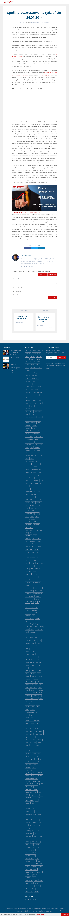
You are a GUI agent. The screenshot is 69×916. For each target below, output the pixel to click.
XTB (32, 883)
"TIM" (27, 389)
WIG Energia (33, 869)
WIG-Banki (28, 875)
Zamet (36, 883)
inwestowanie (29, 613)
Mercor (27, 665)
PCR (31, 728)
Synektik (40, 831)
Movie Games (29, 684)
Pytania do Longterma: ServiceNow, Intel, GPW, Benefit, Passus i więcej (16, 367)
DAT (33, 502)
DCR (27, 505)
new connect (39, 690)
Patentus (28, 726)
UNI (37, 850)
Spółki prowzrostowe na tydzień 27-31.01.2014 (45, 319)
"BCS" (32, 359)
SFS (36, 792)
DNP (32, 516)
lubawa (38, 643)
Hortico (37, 599)
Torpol (37, 842)
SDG (41, 784)
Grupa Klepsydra (30, 585)
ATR (31, 436)
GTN (31, 591)
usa (39, 853)
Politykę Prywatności (56, 363)
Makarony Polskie (35, 648)
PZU (36, 759)
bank (36, 439)
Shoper (32, 795)
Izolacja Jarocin (29, 618)
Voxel (31, 864)
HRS (31, 602)
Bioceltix (37, 447)
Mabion (37, 646)
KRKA (40, 635)
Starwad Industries (37, 822)
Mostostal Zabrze (30, 682)
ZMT (27, 891)
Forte (20, 56)
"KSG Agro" (35, 375)
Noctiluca (28, 695)
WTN (27, 883)
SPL (33, 808)
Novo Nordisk (29, 698)
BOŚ (34, 464)
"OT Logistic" (34, 378)
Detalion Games (34, 508)
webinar (34, 866)
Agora (32, 406)
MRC (41, 684)
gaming (39, 557)
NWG (27, 701)
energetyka (28, 535)
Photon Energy (39, 734)
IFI (39, 602)
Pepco (41, 731)
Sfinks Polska (29, 792)
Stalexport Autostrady (35, 817)
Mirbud (32, 668)
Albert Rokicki (28, 22)
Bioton (27, 453)
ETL (39, 538)
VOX (27, 864)
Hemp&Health (29, 596)
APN (33, 428)
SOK (31, 806)
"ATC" (27, 359)
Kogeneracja (33, 632)
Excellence (32, 544)
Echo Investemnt (30, 530)
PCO (27, 728)
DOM (37, 516)
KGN (32, 629)
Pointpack (37, 745)
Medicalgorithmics (30, 660)
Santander (39, 775)
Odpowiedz (52, 297)
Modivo (28, 676)
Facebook (28, 248)
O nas (21, 2)
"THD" (39, 386)
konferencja (29, 635)
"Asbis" (32, 356)
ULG (39, 847)
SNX (27, 806)
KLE (27, 632)
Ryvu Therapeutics (30, 773)
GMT (37, 566)
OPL (37, 712)
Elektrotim (39, 530)
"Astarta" (39, 356)
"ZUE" (32, 395)
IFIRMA (27, 604)
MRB (36, 684)
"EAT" (27, 367)
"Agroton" (28, 351)
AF (41, 403)
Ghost (48, 908)
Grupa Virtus (38, 588)
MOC (39, 673)
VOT (34, 861)
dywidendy (36, 524)
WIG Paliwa (39, 872)
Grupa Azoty (29, 580)
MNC (27, 673)
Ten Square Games (30, 839)
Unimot (34, 853)
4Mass (34, 400)
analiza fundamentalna (31, 420)
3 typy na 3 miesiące (36, 398)
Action (36, 403)
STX (35, 825)
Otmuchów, (29, 720)
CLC (27, 483)
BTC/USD (28, 466)
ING (36, 607)
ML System (39, 668)
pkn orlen (28, 739)
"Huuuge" (28, 370)
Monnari (28, 679)
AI (36, 406)
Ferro (33, 546)
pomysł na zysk (36, 753)
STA (27, 817)
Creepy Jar (33, 494)
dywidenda (28, 524)
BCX (37, 444)
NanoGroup (33, 687)
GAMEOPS (35, 555)
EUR (27, 541)
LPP (33, 643)
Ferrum (39, 546)
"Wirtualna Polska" (38, 392)
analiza (40, 417)
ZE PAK (37, 886)
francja (27, 552)
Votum (39, 861)
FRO (33, 552)
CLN (31, 483)
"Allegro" (40, 351)
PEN (27, 731)
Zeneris (32, 888)
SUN (40, 825)
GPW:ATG (28, 571)
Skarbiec (40, 797)
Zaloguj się (42, 274)
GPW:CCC (28, 574)
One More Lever (30, 712)
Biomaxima (28, 450)
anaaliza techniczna (31, 417)
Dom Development (30, 519)
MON (40, 676)
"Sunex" (33, 386)
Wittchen (28, 877)
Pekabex (37, 728)
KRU (27, 637)
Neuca (32, 690)
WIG (27, 869)
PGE (27, 734)
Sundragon (28, 828)
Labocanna (28, 640)
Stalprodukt (29, 819)
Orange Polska (29, 717)
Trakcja (37, 844)
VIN (37, 858)
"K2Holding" (34, 373)
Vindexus (28, 861)
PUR (37, 756)
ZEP (37, 888)
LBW (35, 640)
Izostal (37, 618)
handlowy (28, 593)
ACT (31, 403)
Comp (27, 494)
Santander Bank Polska (31, 778)
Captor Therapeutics (31, 472)
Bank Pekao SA (29, 444)
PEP (36, 731)
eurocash (32, 541)
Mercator (38, 662)
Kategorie (32, 2)
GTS (36, 591)
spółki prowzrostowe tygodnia (33, 814)
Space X (28, 808)
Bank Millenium (29, 442)
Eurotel (39, 541)
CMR (32, 486)
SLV (36, 800)
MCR (31, 657)
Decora (38, 505)
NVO (41, 698)
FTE (37, 552)
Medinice (40, 660)
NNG (40, 693)
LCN (40, 640)
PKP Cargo (33, 742)
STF (26, 825)
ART (31, 431)
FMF (27, 549)
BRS (39, 464)
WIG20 (35, 875)
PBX (34, 726)
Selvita (35, 789)
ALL (31, 411)
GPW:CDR (35, 574)
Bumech (28, 469)
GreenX (35, 577)
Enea (36, 533)
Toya (27, 844)
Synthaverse (29, 833)
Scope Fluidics (36, 781)
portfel (27, 756)
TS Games (28, 847)
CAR (40, 472)
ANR (38, 422)
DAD (40, 500)
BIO (31, 447)
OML (38, 706)
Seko (31, 786)
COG (36, 486)
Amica (32, 414)
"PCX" (34, 384)
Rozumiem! (65, 914)
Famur (39, 544)
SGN (40, 792)
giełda (32, 563)
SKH (27, 800)
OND (27, 709)
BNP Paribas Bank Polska (32, 461)
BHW (27, 447)
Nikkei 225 (34, 693)
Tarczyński (28, 836)
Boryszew (28, 464)
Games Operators (30, 557)
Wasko (27, 866)
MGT (33, 665)
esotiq (34, 538)
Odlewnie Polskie (30, 706)
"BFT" (38, 362)
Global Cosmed (29, 566)
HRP (27, 602)
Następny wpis (45, 310)
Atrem (36, 436)
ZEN (27, 888)
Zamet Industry (29, 886)
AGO (27, 406)
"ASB (27, 356)
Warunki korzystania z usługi (45, 284)
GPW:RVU (28, 577)
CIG (42, 480)
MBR (38, 654)
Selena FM (28, 789)
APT (27, 431)
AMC (27, 414)
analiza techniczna (30, 422)
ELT (26, 533)
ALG (27, 411)
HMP (27, 599)
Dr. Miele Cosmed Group (32, 522)
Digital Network (30, 513)
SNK (33, 803)
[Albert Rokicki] (15, 257)
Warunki (54, 373)
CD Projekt (37, 475)
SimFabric (28, 797)
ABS (27, 403)
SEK (27, 786)
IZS (26, 621)
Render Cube (29, 770)
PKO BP (40, 739)
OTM (37, 717)
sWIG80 (28, 831)
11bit (27, 398)
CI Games (36, 480)
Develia (27, 511)
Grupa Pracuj (29, 588)
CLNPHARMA (38, 483)
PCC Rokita (40, 726)
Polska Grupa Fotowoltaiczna (33, 751)
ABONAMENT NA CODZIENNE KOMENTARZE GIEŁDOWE (29, 212)
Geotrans (36, 560)
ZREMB (36, 891)
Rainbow (28, 767)
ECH (31, 527)
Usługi (26, 2)
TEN (41, 836)
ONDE (32, 709)
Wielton (40, 866)
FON (31, 549)
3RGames (28, 400)
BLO (39, 453)
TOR (33, 842)
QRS (38, 762)
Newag (27, 693)
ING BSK (28, 610)
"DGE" (37, 364)
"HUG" (39, 367)
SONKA (36, 806)
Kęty (41, 626)
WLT (34, 877)
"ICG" (34, 370)
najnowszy (46, 75)
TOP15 (27, 842)
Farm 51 (28, 546)
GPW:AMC (37, 568)
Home (17, 2)
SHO (27, 795)
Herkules (38, 596)
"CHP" (27, 364)
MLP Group (33, 671)
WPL (36, 880)
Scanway (28, 781)
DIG (33, 511)
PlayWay (40, 742)
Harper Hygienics (37, 593)
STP (31, 825)
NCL (40, 687)
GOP (27, 568)
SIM (37, 795)
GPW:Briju (35, 571)
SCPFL (31, 784)
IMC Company (29, 607)
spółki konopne (29, 811)
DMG (27, 516)
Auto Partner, (29, 439)
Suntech (36, 828)
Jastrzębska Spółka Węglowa (33, 624)
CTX (27, 500)
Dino (37, 513)
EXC (27, 544)
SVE (41, 828)
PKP (27, 742)
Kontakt (54, 2)
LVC (27, 646)
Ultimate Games (30, 850)
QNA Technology (30, 762)
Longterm (10, 908)
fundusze (28, 555)
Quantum (28, 764)
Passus (32, 723)
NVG (36, 698)
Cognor (28, 489)
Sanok (27, 775)
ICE (36, 602)
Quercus (35, 764)
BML (41, 455)
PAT (37, 723)
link (45, 182)
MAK (27, 648)
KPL (35, 635)
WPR (40, 880)
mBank (27, 654)
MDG (36, 657)
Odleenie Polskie (30, 704)
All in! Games (37, 411)
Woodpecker (29, 880)
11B (37, 395)
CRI (33, 497)
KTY (36, 637)
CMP (27, 486)
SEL (36, 786)
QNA (41, 759)
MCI (27, 657)
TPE (32, 844)
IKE (32, 604)
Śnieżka (28, 803)
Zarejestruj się (52, 274)
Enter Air (28, 538)
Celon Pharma (29, 477)
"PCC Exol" (28, 384)
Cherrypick (28, 480)
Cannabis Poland (36, 469)
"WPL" (27, 395)
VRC (37, 864)
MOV (38, 682)
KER (31, 626)
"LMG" (27, 378)
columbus (34, 489)
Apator (34, 425)
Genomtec (28, 560)
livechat (28, 643)
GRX (27, 591)
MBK (33, 654)
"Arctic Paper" (36, 353)
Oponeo (33, 715)
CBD (27, 475)
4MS (40, 400)
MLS (40, 671)
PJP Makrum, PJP (30, 737)
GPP (32, 568)
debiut (32, 505)
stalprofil (28, 822)
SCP (27, 784)
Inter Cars (34, 610)
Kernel (36, 626)
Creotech (28, 497)
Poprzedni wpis (24, 310)
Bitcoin (33, 453)
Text (39, 839)
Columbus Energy (30, 491)
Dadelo (27, 502)
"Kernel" (28, 375)
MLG (27, 671)
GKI (37, 563)
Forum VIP (39, 2)
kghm (27, 629)
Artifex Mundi (38, 431)
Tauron (35, 836)
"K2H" (27, 373)
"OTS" (34, 381)
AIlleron (35, 409)
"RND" (27, 386)
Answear (28, 425)
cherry (37, 477)
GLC (42, 563)
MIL (26, 668)
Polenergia (28, 748)
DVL (42, 522)
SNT (38, 803)
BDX (41, 444)
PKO (34, 739)
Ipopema (28, 615)
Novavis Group (37, 695)
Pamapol (36, 720)
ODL (32, 701)
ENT (35, 535)
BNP (31, 458)
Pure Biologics (29, 759)
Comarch (39, 491)
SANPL (33, 775)
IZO (33, 615)
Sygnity (34, 831)
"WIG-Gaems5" (34, 389)
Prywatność (48, 373)
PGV (31, 734)
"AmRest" (28, 353)
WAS (41, 864)
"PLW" (40, 384)
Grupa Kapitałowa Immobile (33, 582)
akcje (40, 409)
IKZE (37, 604)
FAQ (58, 2)
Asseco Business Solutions (32, 433)
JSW (27, 626)
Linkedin (42, 248)
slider (31, 800)
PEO (31, 731)
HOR (32, 599)
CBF (31, 475)
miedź (38, 665)
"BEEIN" (38, 359)
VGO (33, 855)
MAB (31, 646)
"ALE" (34, 351)
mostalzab (35, 679)
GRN (40, 577)
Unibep (27, 853)
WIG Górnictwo (29, 872)
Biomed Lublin (37, 450)
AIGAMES (28, 409)
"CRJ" (32, 364)
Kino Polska (39, 629)
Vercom (28, 855)
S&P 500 (40, 773)
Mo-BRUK (33, 673)
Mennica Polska (30, 662)
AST (27, 436)
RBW (34, 767)
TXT (34, 847)
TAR (35, 833)
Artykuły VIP (47, 2)
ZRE (31, 891)
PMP (27, 745)
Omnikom (38, 908)
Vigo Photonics (29, 858)
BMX (27, 458)
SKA (34, 797)
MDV (41, 657)
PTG (33, 756)
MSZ (27, 687)
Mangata (28, 651)
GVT (41, 591)
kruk (31, 637)
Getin (27, 563)
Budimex (35, 466)
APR (38, 428)
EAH (27, 527)
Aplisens (28, 428)
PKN (38, 737)
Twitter (35, 248)
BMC (36, 455)
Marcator (35, 651)
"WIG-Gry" (28, 392)
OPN (27, 715)
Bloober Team (29, 455)
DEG (27, 508)
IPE (36, 613)
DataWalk (38, 502)
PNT (32, 745)
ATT (41, 436)
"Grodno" (33, 367)
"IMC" (39, 370)
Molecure (34, 676)
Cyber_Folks (33, 500)
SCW (37, 784)
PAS (27, 723)
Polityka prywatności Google (35, 284)
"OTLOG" (28, 381)
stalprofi (36, 819)
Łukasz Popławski (15, 361)
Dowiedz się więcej (40, 914)
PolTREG (28, 753)
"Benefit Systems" (30, 362)
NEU (27, 690)
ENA (31, 533)
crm (38, 497)
